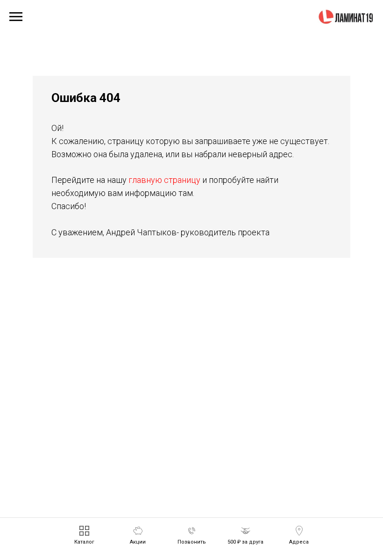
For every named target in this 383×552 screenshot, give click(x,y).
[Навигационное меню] (15, 17)
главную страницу (164, 180)
